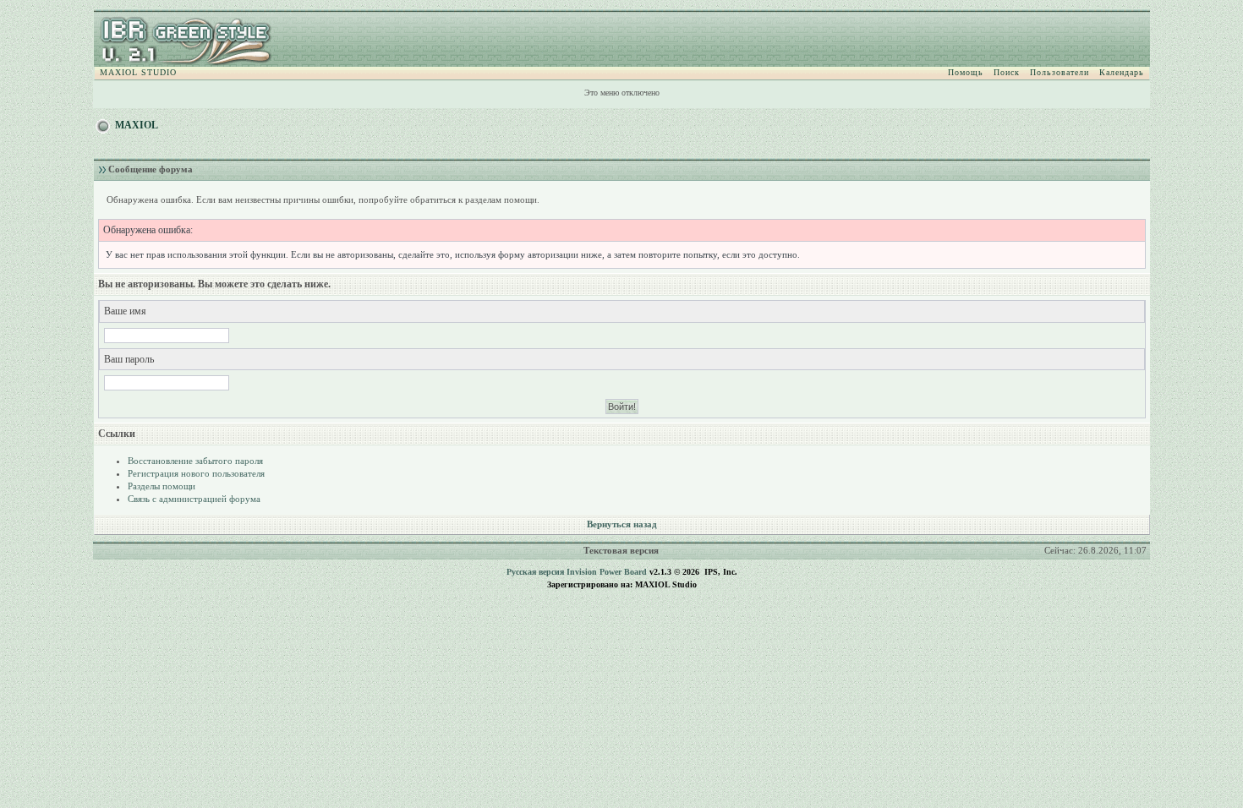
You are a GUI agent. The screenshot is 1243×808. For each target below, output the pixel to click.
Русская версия (535, 571)
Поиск (1007, 72)
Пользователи (1059, 72)
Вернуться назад (622, 524)
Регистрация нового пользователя (196, 473)
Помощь (965, 72)
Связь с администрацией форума (194, 499)
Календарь (1121, 72)
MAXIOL (136, 125)
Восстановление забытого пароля (195, 461)
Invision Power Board (607, 571)
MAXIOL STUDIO (138, 72)
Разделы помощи (161, 486)
